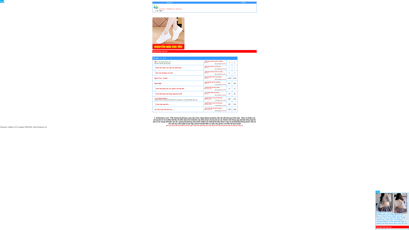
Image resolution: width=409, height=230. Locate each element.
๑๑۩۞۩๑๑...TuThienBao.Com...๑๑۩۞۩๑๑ (170, 9)
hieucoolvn (209, 99)
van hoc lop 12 (238, 125)
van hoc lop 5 (170, 125)
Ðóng (377, 192)
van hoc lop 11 (228, 125)
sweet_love (209, 88)
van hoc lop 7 (189, 125)
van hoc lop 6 (179, 125)
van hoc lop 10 (218, 125)
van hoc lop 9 (207, 125)
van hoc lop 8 (198, 125)
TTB (207, 62)
